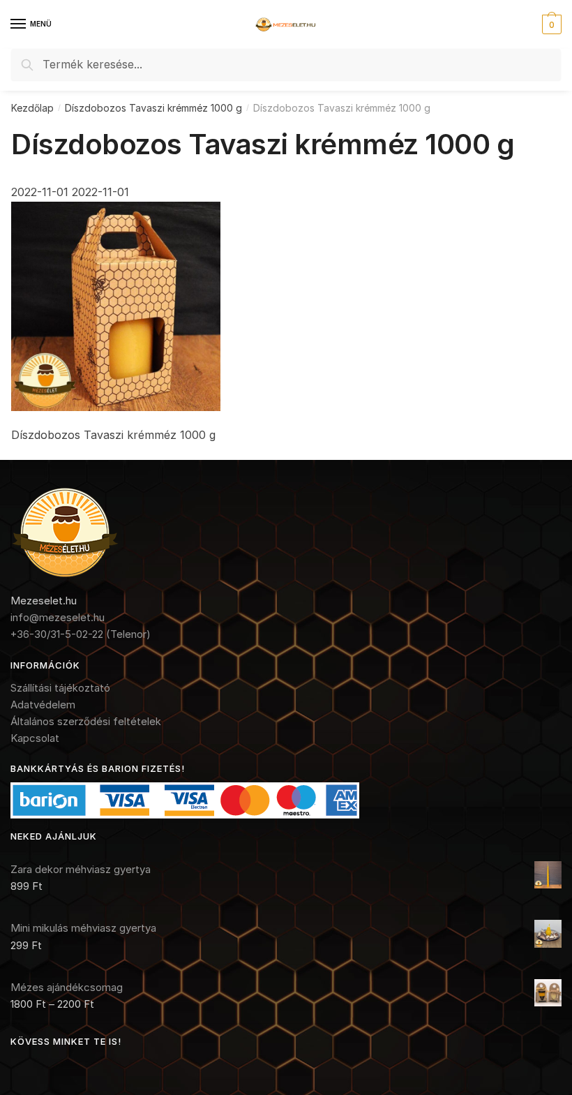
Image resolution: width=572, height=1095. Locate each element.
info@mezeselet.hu (57, 617)
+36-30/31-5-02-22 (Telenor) (80, 634)
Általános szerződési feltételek (85, 721)
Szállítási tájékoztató (60, 687)
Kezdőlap (32, 108)
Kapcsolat (34, 738)
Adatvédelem (42, 704)
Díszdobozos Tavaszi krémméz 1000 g (153, 108)
